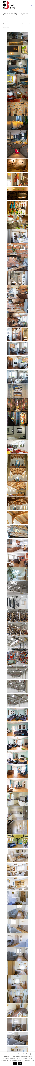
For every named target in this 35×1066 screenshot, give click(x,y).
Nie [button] (20, 1063)
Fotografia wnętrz (14, 14)
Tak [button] (15, 1063)
